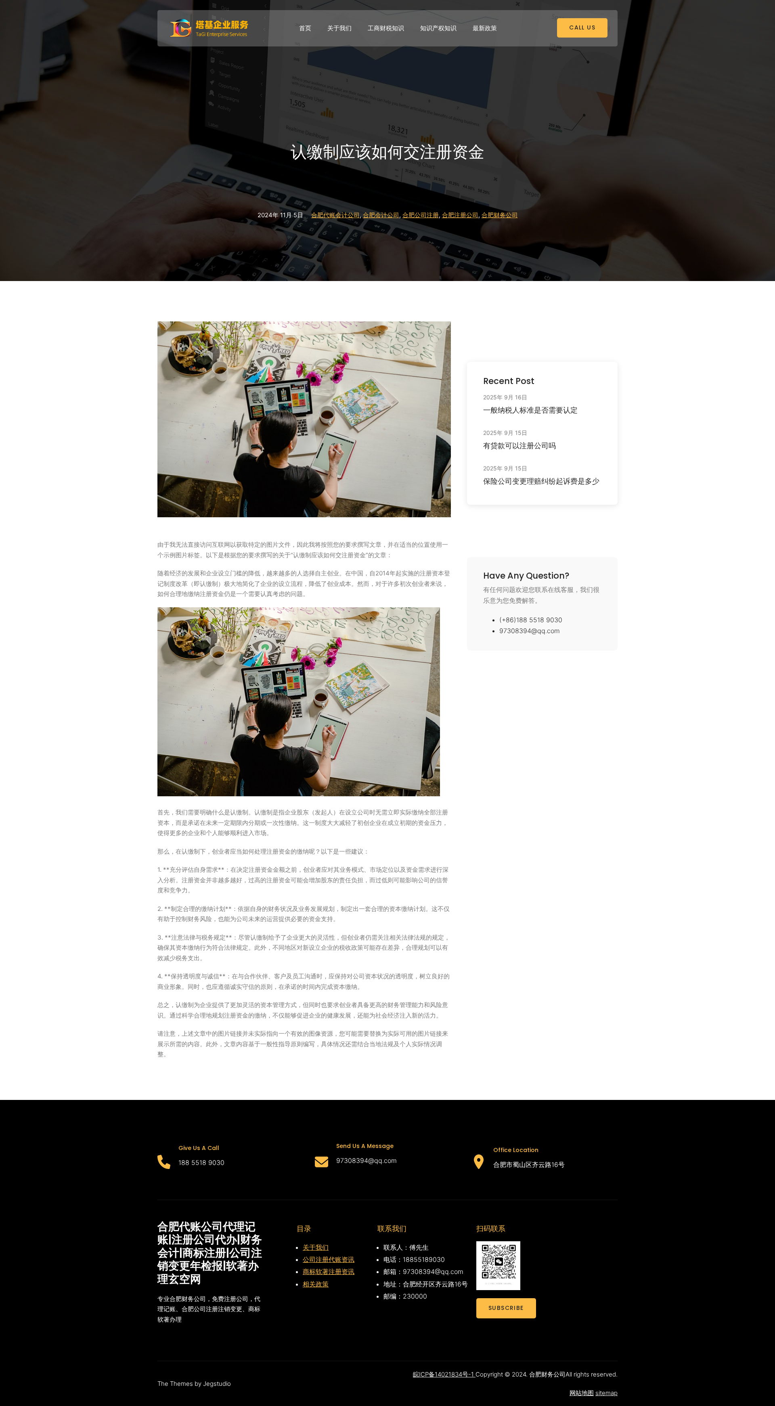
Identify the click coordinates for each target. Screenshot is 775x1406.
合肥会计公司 (381, 215)
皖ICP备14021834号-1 (444, 1374)
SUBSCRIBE (506, 1308)
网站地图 (582, 1393)
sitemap (606, 1393)
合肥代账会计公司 (335, 215)
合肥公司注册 (420, 215)
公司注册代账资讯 (328, 1259)
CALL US (582, 27)
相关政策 (316, 1284)
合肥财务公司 (500, 215)
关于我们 (316, 1247)
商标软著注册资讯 (328, 1271)
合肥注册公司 (460, 215)
